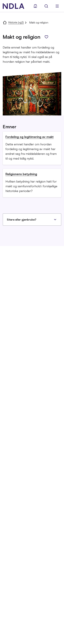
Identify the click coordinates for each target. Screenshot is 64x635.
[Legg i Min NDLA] (46, 37)
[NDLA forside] (5, 22)
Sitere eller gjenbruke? (21, 219)
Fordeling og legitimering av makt (29, 137)
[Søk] (46, 6)
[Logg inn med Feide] (35, 6)
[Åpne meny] (57, 6)
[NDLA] (13, 6)
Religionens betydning (21, 174)
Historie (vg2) (16, 22)
